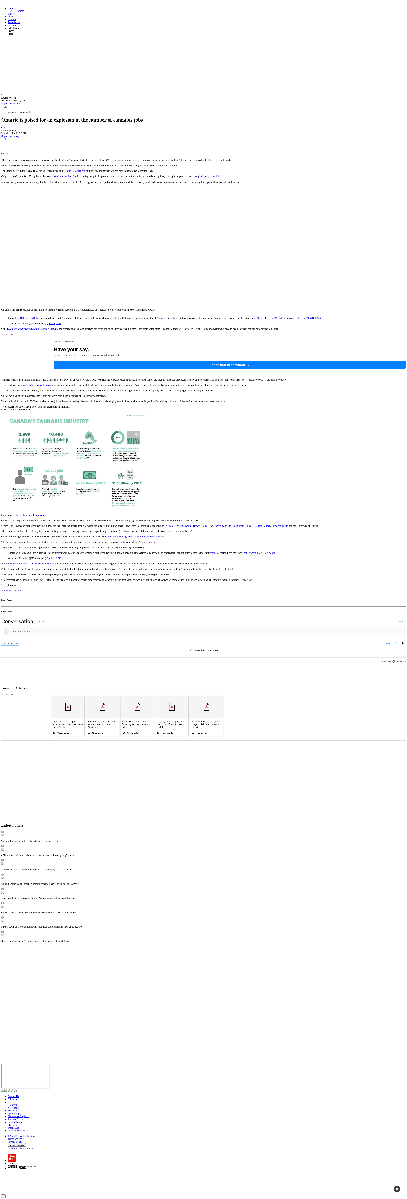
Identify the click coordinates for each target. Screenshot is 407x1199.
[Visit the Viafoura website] (399, 675)
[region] (203, 648)
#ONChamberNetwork (30, 318)
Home (11, 8)
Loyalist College (280, 525)
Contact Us (13, 1096)
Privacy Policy (15, 1122)
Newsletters (13, 1107)
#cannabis (161, 318)
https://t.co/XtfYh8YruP (264, 318)
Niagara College (262, 525)
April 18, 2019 (54, 323)
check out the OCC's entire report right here (32, 563)
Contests (12, 19)
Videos (11, 13)
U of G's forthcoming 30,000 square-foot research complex (134, 536)
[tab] (10, 643)
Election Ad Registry (18, 1116)
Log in (392, 621)
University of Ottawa (224, 525)
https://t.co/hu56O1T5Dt (256, 552)
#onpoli (273, 552)
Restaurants (13, 25)
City (3, 95)
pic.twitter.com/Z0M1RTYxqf (306, 318)
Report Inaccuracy (10, 103)
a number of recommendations (34, 385)
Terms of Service (16, 1119)
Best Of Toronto (16, 11)
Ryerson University (174, 525)
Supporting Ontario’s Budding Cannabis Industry (33, 329)
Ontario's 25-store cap (74, 170)
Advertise (12, 1099)
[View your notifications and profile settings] (402, 643)
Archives (12, 1105)
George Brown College (197, 525)
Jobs (10, 1102)
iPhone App (14, 1113)
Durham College (244, 525)
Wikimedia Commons (12, 590)
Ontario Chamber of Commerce (29, 515)
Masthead (12, 1110)
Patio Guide (14, 22)
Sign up (400, 621)
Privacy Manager (16, 1145)
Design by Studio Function (21, 1148)
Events (11, 16)
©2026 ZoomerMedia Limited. (23, 1136)
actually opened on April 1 (66, 176)
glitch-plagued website (209, 176)
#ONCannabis (283, 318)
